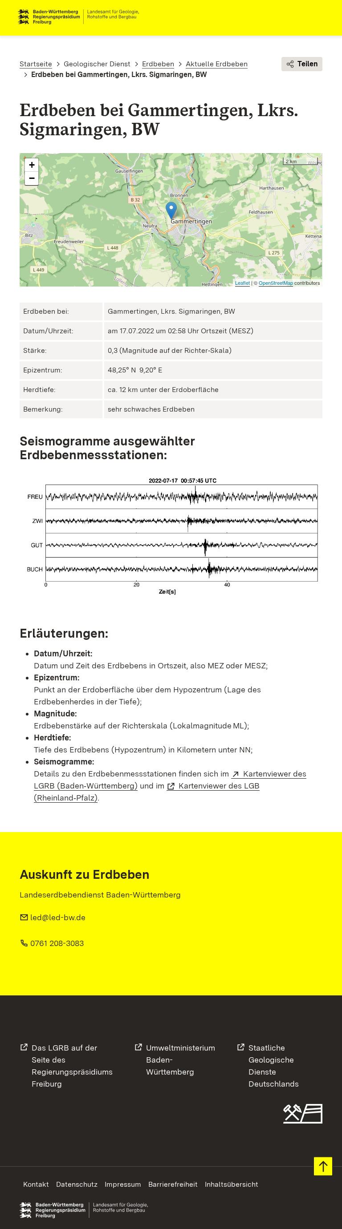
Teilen (307, 64)
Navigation (317, 17)
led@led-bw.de (58, 917)
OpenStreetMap (276, 282)
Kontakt (36, 1184)
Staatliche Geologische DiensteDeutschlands (273, 1065)
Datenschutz (77, 1184)
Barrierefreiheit (173, 1184)
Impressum (123, 1184)
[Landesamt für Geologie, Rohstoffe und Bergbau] (82, 17)
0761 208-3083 (57, 943)
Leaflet (242, 282)
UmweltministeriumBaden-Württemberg (180, 1059)
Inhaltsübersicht (231, 1184)
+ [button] (32, 164)
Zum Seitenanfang (323, 1166)
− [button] (32, 178)
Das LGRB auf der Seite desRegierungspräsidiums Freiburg (72, 1065)
